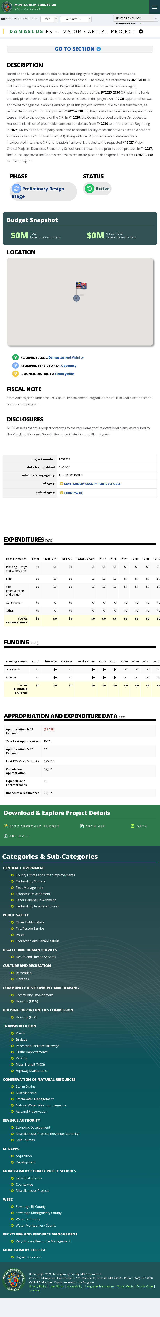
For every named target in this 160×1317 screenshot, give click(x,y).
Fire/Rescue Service (30, 928)
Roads (20, 1033)
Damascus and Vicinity (52, 357)
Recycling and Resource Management (40, 1234)
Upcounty (48, 366)
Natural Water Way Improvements (41, 1105)
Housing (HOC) (27, 1017)
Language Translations (99, 1286)
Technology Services (31, 881)
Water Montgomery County (36, 1225)
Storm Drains (25, 1086)
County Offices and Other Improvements (45, 875)
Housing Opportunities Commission (38, 1010)
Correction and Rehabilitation (37, 941)
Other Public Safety (30, 922)
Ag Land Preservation (31, 1111)
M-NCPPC (11, 1148)
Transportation (19, 1026)
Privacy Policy (37, 1286)
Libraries (22, 979)
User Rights (57, 1286)
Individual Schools (29, 1178)
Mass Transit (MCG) (30, 1064)
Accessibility (74, 1286)
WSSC (8, 1199)
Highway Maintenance (32, 1071)
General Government (24, 868)
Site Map (34, 1290)
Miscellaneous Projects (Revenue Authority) (47, 1134)
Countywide (47, 374)
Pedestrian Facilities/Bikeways (38, 1046)
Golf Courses (25, 1140)
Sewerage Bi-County (31, 1206)
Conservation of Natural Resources (39, 1079)
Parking (21, 1058)
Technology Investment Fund (37, 906)
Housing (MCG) (27, 1001)
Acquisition (24, 1156)
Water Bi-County (28, 1219)
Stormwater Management (35, 1099)
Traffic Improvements (32, 1052)
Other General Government (36, 900)
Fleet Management (29, 887)
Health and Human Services (30, 949)
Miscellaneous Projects (32, 1190)
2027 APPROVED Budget (35, 826)
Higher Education (28, 1257)
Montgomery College (24, 1250)
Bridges (21, 1039)
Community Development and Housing (41, 987)
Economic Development (33, 894)
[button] (80, 291)
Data (141, 826)
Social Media (125, 1286)
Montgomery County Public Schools (92, 484)
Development (26, 1162)
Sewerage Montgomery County (39, 1213)
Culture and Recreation (27, 965)
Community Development (34, 995)
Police (20, 935)
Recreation (24, 973)
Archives (95, 826)
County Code (144, 1286)
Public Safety (16, 915)
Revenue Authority (21, 1120)
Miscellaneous (26, 1093)
